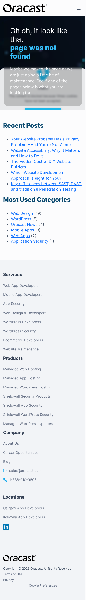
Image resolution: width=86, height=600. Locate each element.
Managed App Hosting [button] (22, 378)
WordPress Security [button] (19, 331)
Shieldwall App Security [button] (23, 405)
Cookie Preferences (43, 585)
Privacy (8, 580)
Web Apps (20, 235)
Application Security (29, 241)
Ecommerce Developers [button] (23, 340)
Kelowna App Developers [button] (24, 517)
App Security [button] (14, 303)
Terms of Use (12, 574)
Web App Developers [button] (20, 285)
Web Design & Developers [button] (24, 313)
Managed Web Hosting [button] (22, 369)
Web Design (22, 213)
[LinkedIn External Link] (6, 527)
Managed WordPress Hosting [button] (27, 387)
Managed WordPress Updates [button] (28, 423)
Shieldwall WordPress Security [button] (28, 414)
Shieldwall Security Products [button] (27, 396)
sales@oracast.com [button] (25, 470)
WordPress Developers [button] (22, 322)
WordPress (21, 219)
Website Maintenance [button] (21, 349)
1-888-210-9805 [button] (23, 479)
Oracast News (24, 224)
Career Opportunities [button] (20, 452)
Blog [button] (7, 461)
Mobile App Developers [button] (22, 294)
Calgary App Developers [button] (23, 508)
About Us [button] (11, 443)
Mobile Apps (22, 230)
